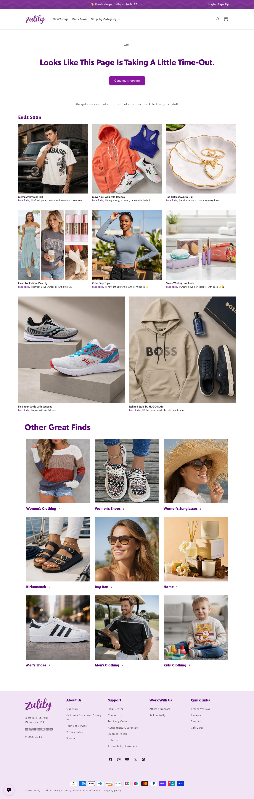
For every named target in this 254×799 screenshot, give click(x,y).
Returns (113, 740)
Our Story (72, 709)
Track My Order (117, 721)
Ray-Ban (101, 587)
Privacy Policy (74, 731)
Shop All (196, 721)
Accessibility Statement (122, 746)
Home (169, 587)
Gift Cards (197, 727)
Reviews (196, 715)
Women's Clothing (41, 509)
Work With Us (160, 700)
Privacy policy (71, 790)
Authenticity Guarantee (123, 727)
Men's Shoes (36, 665)
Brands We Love (200, 709)
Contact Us (115, 715)
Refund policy (52, 790)
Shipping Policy (117, 733)
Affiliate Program (159, 709)
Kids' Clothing (175, 665)
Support (114, 700)
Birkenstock (36, 587)
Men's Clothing (107, 665)
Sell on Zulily (157, 715)
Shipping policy (112, 790)
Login (212, 4)
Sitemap (71, 738)
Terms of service (91, 790)
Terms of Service (76, 725)
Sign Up (223, 4)
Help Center (115, 709)
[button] (105, 19)
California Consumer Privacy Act (83, 717)
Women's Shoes (107, 509)
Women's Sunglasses (180, 509)
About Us (73, 700)
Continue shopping (127, 80)
